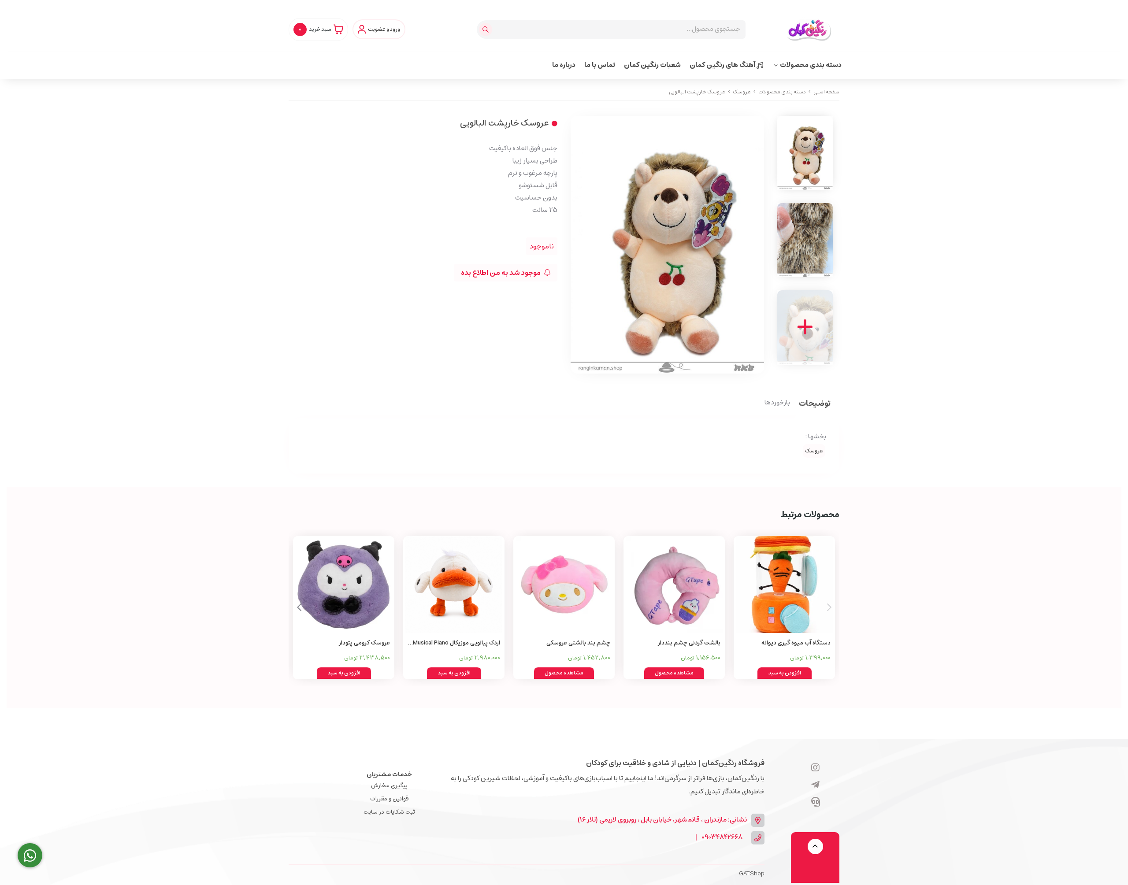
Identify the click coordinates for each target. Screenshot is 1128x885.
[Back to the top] (815, 846)
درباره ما (563, 65)
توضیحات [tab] (815, 404)
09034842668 (721, 838)
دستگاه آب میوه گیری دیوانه (796, 643)
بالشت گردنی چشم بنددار (689, 643)
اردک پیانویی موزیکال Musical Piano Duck (456, 643)
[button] (299, 607)
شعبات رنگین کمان (652, 65)
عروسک (742, 91)
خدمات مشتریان (389, 774)
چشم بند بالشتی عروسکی (578, 643)
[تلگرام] (815, 785)
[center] (486, 29)
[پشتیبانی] (815, 802)
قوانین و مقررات (389, 799)
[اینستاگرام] (815, 768)
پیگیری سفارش (389, 786)
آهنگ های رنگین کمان (723, 65)
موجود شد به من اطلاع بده (501, 273)
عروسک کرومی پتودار (364, 643)
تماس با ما (599, 65)
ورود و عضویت (384, 29)
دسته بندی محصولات (811, 65)
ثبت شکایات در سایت (389, 812)
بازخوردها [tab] (777, 403)
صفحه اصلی (826, 91)
